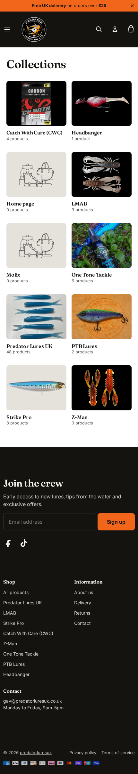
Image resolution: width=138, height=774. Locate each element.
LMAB (9, 613)
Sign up (116, 522)
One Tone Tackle (21, 654)
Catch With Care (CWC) (28, 633)
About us (83, 592)
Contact (82, 623)
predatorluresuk (36, 752)
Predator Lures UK (22, 602)
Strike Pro (13, 623)
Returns (82, 613)
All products (16, 592)
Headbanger (16, 674)
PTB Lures (14, 664)
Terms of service (118, 752)
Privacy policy (82, 752)
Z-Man (10, 643)
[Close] (132, 5)
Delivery (82, 602)
